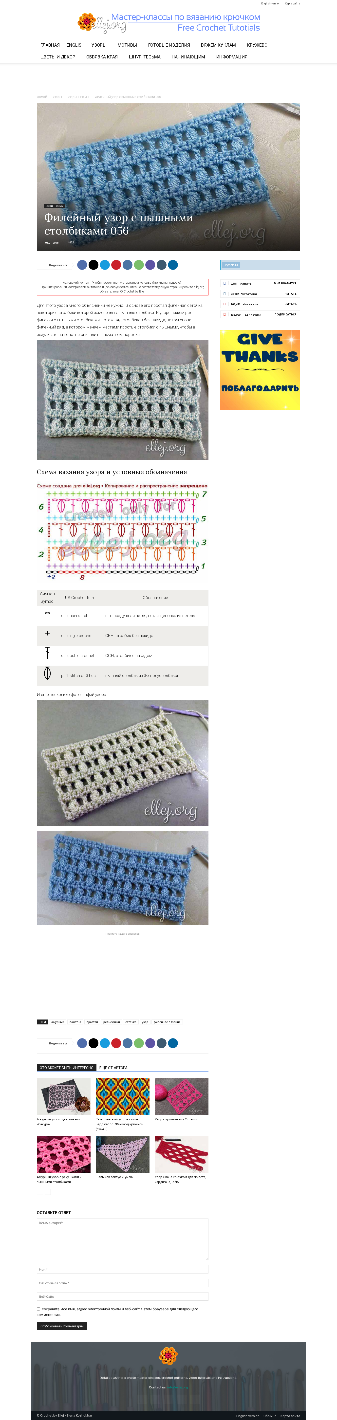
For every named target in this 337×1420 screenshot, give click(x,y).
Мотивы (127, 45)
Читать (290, 293)
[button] (294, 45)
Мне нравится (285, 283)
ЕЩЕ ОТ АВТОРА (113, 1068)
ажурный (57, 1022)
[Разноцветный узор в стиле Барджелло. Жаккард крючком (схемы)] (123, 1096)
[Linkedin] (173, 265)
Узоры (99, 45)
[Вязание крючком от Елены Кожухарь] (169, 23)
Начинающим (188, 56)
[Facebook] (40, 3)
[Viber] (150, 265)
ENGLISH (76, 45)
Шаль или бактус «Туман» (114, 1177)
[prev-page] (40, 1192)
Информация (231, 56)
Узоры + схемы (78, 97)
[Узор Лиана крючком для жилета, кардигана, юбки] (181, 1154)
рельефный (111, 1022)
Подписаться (286, 314)
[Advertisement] (168, 80)
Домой (42, 97)
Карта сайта (292, 3)
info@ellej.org (177, 1387)
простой (92, 1022)
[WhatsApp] (139, 265)
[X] (93, 265)
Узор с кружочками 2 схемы (176, 1119)
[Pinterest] (56, 3)
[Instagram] (48, 3)
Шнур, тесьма (145, 56)
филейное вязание (167, 1022)
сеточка (130, 1022)
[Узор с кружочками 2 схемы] (181, 1096)
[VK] (127, 265)
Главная (50, 45)
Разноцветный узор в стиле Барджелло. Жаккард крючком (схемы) (120, 1124)
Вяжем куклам (218, 45)
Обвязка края (102, 56)
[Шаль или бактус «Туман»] (123, 1154)
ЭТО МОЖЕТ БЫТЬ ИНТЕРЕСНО (67, 1068)
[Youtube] (73, 3)
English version (270, 3)
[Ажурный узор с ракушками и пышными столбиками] (64, 1154)
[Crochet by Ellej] (168, 1356)
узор (145, 1022)
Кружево (257, 45)
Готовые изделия (169, 45)
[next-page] (48, 1192)
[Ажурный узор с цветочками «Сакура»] (64, 1096)
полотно (75, 1022)
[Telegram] (65, 3)
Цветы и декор (57, 56)
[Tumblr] (162, 265)
